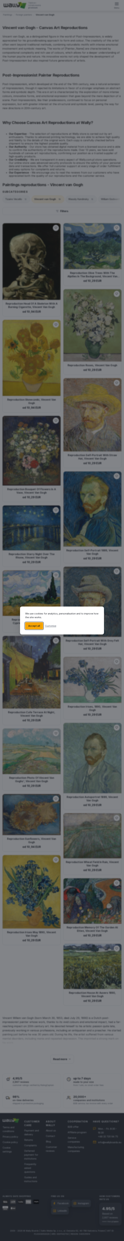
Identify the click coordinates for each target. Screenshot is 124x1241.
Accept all (34, 625)
